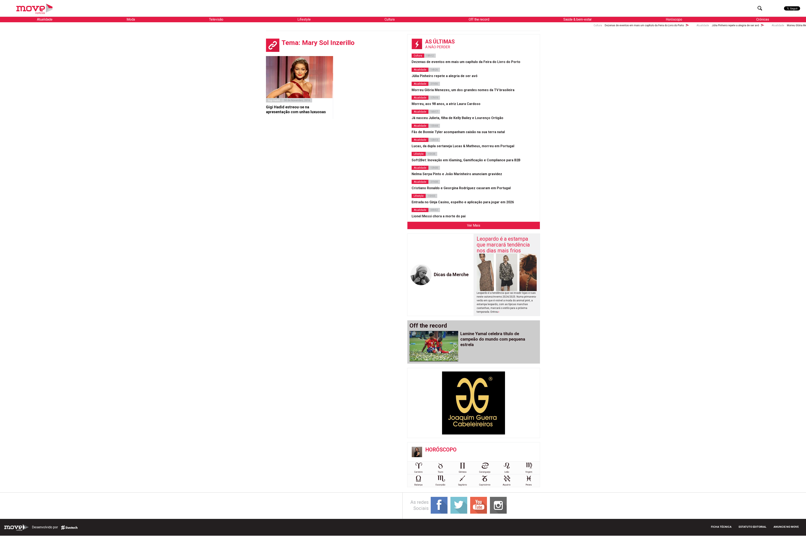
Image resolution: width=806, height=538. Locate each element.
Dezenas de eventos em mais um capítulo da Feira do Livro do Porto (564, 25)
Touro (440, 472)
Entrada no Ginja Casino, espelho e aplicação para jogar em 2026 (463, 202)
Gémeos (463, 472)
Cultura (390, 19)
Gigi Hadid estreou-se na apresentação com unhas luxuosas (296, 109)
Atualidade (44, 19)
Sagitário (462, 485)
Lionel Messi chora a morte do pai (439, 216)
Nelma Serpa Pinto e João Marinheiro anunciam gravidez (457, 174)
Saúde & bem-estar (577, 19)
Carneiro (418, 472)
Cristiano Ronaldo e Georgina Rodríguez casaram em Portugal (461, 188)
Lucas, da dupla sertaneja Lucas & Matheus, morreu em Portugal (463, 146)
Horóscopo (674, 19)
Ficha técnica (721, 526)
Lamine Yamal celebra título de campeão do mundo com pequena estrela (492, 339)
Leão (506, 472)
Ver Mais (473, 225)
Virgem (528, 472)
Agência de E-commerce (69, 527)
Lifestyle (304, 19)
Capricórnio (484, 485)
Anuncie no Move (786, 526)
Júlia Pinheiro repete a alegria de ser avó (655, 25)
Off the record (479, 19)
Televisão (216, 19)
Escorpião (440, 485)
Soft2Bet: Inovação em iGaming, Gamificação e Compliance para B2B (466, 160)
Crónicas (762, 19)
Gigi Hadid (274, 100)
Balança (418, 485)
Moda (131, 19)
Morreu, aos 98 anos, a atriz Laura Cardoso (446, 104)
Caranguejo (484, 472)
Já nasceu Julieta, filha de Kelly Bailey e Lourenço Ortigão (457, 118)
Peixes (529, 485)
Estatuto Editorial (752, 526)
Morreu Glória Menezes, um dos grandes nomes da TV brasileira (744, 25)
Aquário (506, 485)
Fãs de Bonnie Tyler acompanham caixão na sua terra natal (458, 132)
